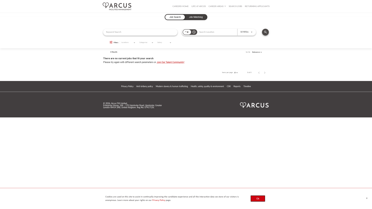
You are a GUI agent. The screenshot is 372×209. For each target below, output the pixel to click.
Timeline (247, 86)
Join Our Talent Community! (170, 62)
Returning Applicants (257, 6)
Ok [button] (257, 198)
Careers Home (180, 6)
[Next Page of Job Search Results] (265, 72)
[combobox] (140, 32)
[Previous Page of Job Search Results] (259, 72)
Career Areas (216, 6)
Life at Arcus (199, 6)
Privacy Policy (127, 86)
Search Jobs (235, 6)
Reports (237, 86)
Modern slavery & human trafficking (172, 86)
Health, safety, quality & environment (207, 86)
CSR (229, 86)
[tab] (175, 17)
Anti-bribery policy (144, 86)
